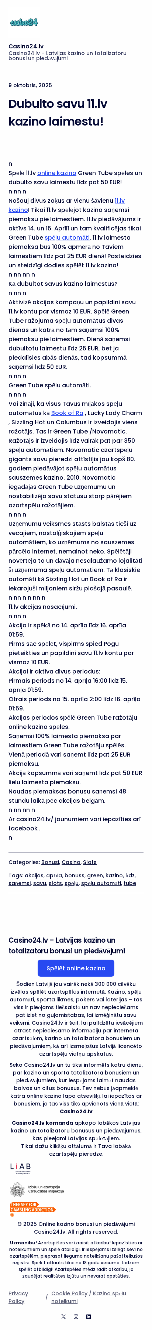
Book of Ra (67, 413)
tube (130, 883)
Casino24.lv (26, 46)
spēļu (72, 883)
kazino (114, 875)
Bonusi (50, 862)
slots (55, 883)
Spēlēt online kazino (76, 968)
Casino (71, 862)
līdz (130, 875)
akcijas (34, 875)
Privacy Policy (18, 1297)
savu (39, 883)
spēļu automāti (67, 237)
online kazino (56, 173)
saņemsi (19, 883)
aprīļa (54, 875)
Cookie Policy (69, 1293)
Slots (90, 862)
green (95, 875)
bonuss (74, 875)
